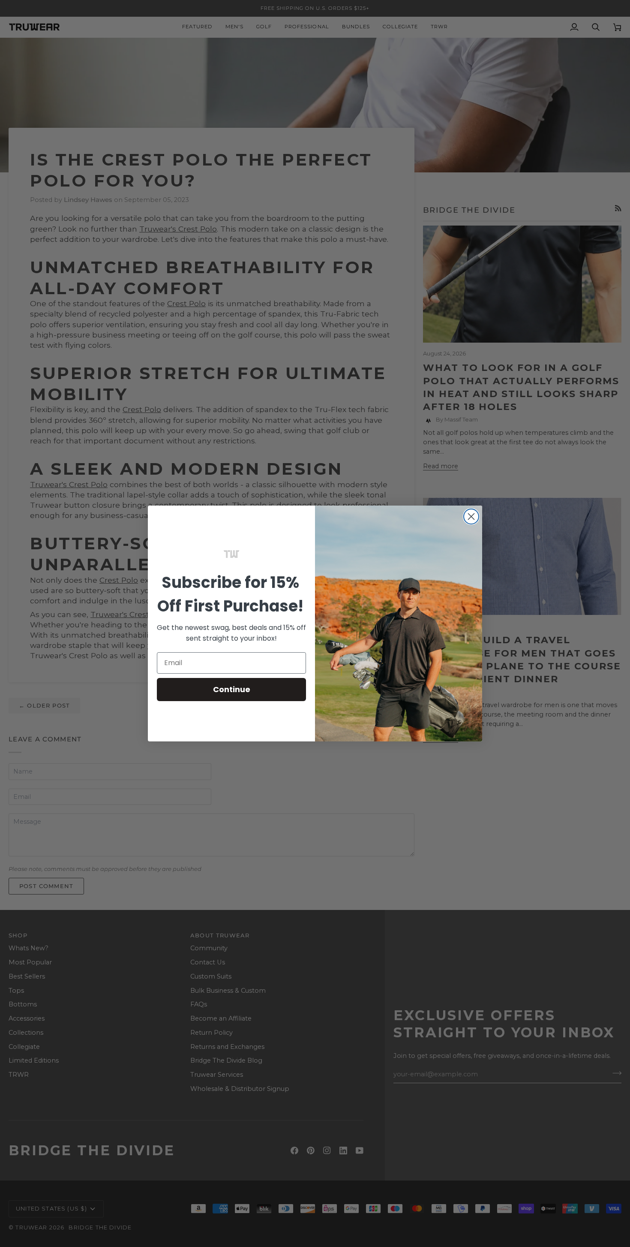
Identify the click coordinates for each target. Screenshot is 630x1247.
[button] (231, 554)
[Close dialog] (471, 516)
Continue (231, 689)
